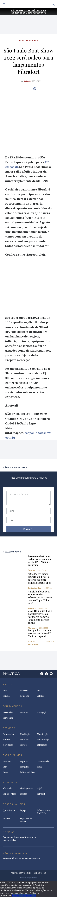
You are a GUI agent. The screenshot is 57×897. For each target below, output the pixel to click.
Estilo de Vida (12, 755)
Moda (39, 766)
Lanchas (6, 695)
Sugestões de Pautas (26, 820)
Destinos (7, 761)
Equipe (23, 810)
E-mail (11, 520)
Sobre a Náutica (14, 804)
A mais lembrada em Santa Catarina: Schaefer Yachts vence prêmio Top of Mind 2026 (40, 597)
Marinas (6, 739)
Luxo (5, 766)
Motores (24, 712)
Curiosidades (34, 588)
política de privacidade (21, 873)
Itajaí (39, 788)
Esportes (24, 761)
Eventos (32, 608)
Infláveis (24, 690)
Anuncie (6, 818)
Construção (8, 734)
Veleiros (40, 695)
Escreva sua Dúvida (18, 494)
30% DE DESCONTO (37, 13)
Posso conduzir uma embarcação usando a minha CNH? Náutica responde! (39, 560)
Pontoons (24, 695)
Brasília (23, 793)
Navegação (42, 712)
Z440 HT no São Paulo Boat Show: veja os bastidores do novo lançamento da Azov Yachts (40, 616)
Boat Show (32, 40)
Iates (5, 690)
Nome (11, 511)
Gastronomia (43, 761)
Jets (38, 690)
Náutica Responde (33, 643)
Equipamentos (12, 706)
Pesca (5, 772)
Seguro (23, 744)
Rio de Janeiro (26, 788)
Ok (13, 895)
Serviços (9, 728)
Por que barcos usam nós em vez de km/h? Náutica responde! (39, 633)
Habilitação (25, 734)
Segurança (8, 717)
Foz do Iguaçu (9, 793)
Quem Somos (9, 810)
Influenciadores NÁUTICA (44, 812)
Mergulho (24, 766)
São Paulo (7, 788)
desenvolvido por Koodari (28, 877)
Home (22, 40)
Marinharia (25, 739)
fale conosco (40, 873)
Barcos (31, 570)
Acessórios (8, 712)
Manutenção (42, 734)
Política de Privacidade (25, 895)
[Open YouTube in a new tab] (34, 88)
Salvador (41, 793)
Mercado (32, 628)
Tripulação (42, 744)
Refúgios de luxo (27, 772)
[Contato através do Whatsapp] (38, 675)
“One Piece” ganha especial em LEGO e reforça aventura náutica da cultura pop (39, 578)
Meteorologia (43, 739)
